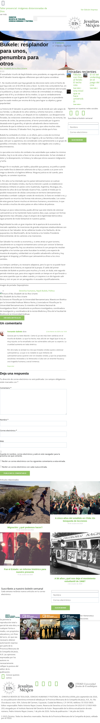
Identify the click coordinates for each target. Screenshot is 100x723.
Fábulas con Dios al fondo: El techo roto (77, 79)
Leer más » (77, 88)
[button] (50, 16)
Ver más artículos (12, 318)
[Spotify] (83, 113)
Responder (10, 366)
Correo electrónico (8, 430)
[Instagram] (77, 113)
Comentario (5, 388)
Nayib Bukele (41, 290)
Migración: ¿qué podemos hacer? (25, 527)
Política (51, 290)
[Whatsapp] (50, 684)
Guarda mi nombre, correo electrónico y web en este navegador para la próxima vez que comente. (30, 455)
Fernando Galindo (14, 332)
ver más (3, 14)
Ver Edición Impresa (89, 9)
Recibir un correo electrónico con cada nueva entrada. (24, 467)
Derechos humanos (27, 290)
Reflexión (60, 43)
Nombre (4, 420)
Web (2, 441)
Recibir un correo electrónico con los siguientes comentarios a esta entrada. (33, 461)
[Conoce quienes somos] (3, 676)
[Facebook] (71, 113)
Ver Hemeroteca (87, 615)
